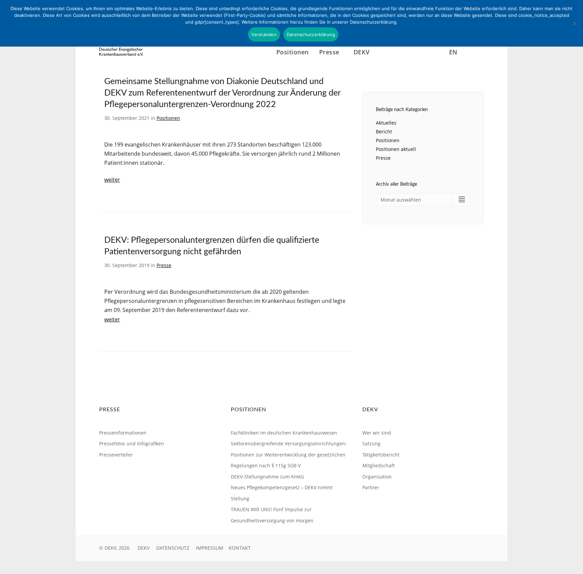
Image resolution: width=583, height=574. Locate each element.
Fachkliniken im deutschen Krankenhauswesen (284, 432)
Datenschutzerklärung (311, 34)
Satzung (371, 443)
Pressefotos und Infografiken (131, 443)
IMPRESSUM (209, 548)
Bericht (384, 131)
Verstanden (264, 34)
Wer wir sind (376, 432)
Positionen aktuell (396, 149)
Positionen (292, 52)
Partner (370, 487)
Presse (164, 265)
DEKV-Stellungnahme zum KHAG (267, 476)
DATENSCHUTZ (172, 548)
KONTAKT (240, 548)
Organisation (377, 476)
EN (453, 52)
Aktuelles (386, 123)
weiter (112, 179)
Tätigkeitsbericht (380, 454)
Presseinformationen (122, 432)
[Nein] (574, 23)
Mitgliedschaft (378, 465)
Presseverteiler (116, 454)
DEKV (143, 548)
